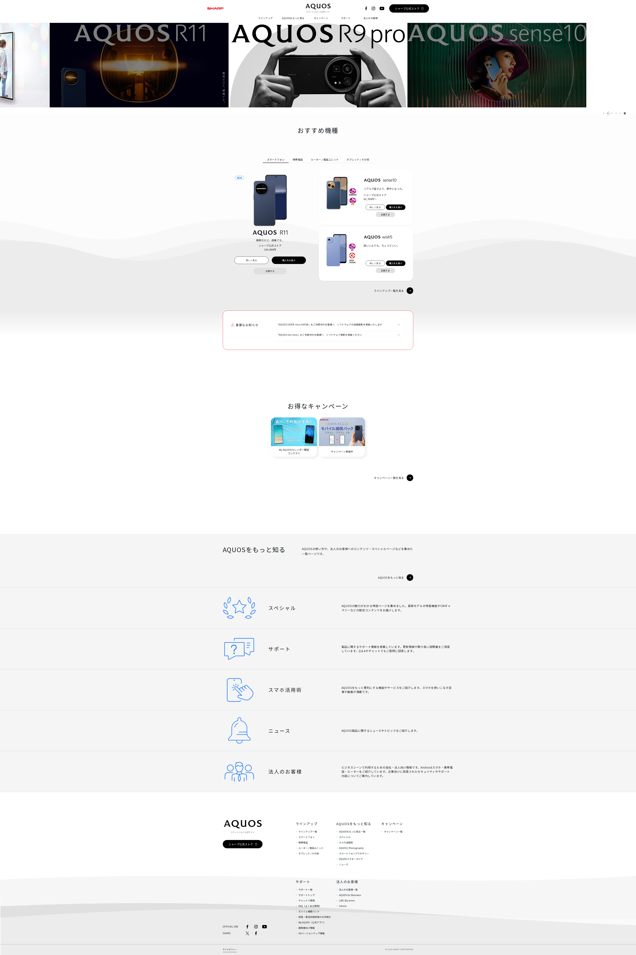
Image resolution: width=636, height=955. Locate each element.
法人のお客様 (370, 18)
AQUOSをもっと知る (293, 18)
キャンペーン (321, 18)
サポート (346, 18)
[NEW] (270, 200)
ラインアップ (265, 18)
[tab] (276, 159)
